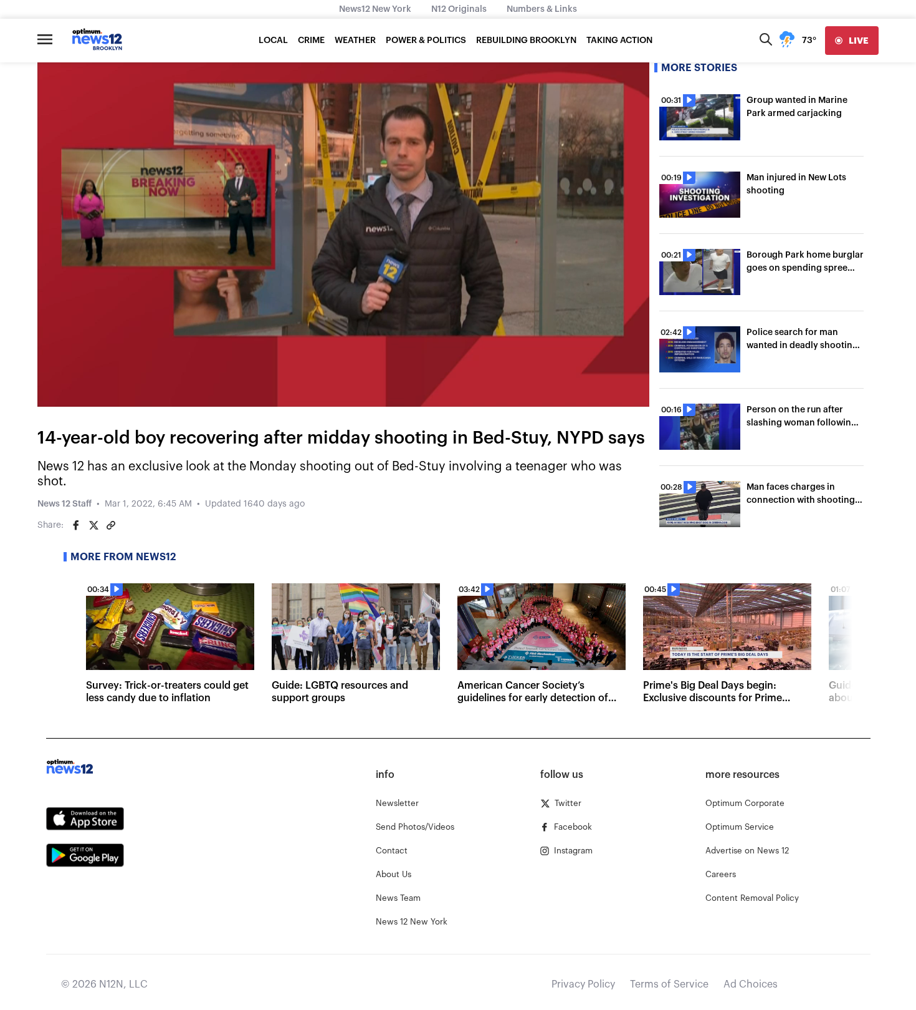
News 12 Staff (64, 504)
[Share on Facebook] (76, 525)
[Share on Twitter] (93, 525)
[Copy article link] (111, 525)
